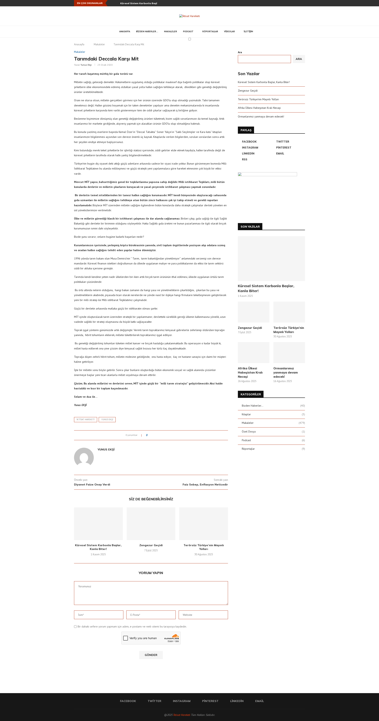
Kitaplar (273, 414)
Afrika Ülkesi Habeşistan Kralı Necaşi (259, 108)
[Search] (261, 31)
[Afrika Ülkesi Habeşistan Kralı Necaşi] (253, 352)
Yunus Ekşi (86, 64)
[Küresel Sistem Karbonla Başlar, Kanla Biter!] (98, 523)
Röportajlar (210, 31)
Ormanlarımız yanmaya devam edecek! (261, 116)
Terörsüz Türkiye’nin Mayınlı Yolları (204, 547)
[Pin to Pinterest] (161, 435)
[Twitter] (286, 3)
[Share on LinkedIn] (165, 435)
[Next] (116, 3)
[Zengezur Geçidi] (151, 523)
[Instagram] (290, 3)
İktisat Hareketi (181, 715)
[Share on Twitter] (158, 435)
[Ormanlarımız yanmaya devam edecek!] (289, 352)
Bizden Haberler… (147, 31)
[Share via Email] (176, 435)
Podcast (188, 31)
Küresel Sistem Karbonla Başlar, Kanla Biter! (148, 3)
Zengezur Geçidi (151, 545)
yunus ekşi (107, 419)
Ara (240, 52)
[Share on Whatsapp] (169, 435)
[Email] (304, 3)
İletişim (248, 31)
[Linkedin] (299, 3)
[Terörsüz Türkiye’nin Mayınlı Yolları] (203, 523)
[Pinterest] (295, 3)
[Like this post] (149, 435)
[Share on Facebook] (154, 435)
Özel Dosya (273, 431)
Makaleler (170, 31)
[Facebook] (281, 3)
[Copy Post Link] (173, 435)
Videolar (229, 31)
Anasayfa (124, 31)
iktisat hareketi (86, 419)
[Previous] (111, 3)
